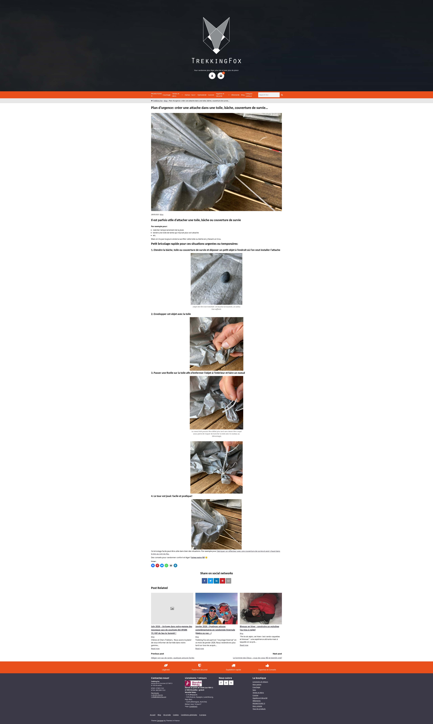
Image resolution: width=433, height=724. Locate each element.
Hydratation (201, 95)
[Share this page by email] (228, 580)
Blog (243, 95)
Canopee (160, 720)
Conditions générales (189, 715)
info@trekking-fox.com (159, 697)
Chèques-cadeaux (249, 95)
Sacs (193, 95)
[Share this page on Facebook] (204, 580)
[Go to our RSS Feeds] (231, 682)
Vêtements (234, 95)
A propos (202, 715)
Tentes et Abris (175, 95)
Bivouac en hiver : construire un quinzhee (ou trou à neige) (259, 628)
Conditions (193, 706)
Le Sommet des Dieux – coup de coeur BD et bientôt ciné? (257, 658)
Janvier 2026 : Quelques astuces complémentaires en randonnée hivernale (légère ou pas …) (215, 629)
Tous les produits (259, 709)
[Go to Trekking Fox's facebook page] (221, 682)
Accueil (152, 715)
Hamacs (187, 95)
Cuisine (210, 95)
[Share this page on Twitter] (210, 580)
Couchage (166, 95)
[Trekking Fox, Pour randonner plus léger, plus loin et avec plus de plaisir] (216, 40)
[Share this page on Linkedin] (216, 580)
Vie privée (167, 715)
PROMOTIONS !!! (156, 95)
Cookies (176, 715)
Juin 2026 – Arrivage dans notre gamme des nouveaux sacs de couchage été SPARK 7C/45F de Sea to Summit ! (171, 629)
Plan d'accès (155, 693)
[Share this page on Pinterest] (222, 580)
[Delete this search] (277, 94)
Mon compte (257, 706)
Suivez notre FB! (198, 557)
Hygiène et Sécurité (220, 95)
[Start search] (282, 94)
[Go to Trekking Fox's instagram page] (226, 682)
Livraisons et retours (260, 682)
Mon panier (257, 684)
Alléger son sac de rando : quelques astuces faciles (172, 658)
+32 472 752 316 (157, 695)
